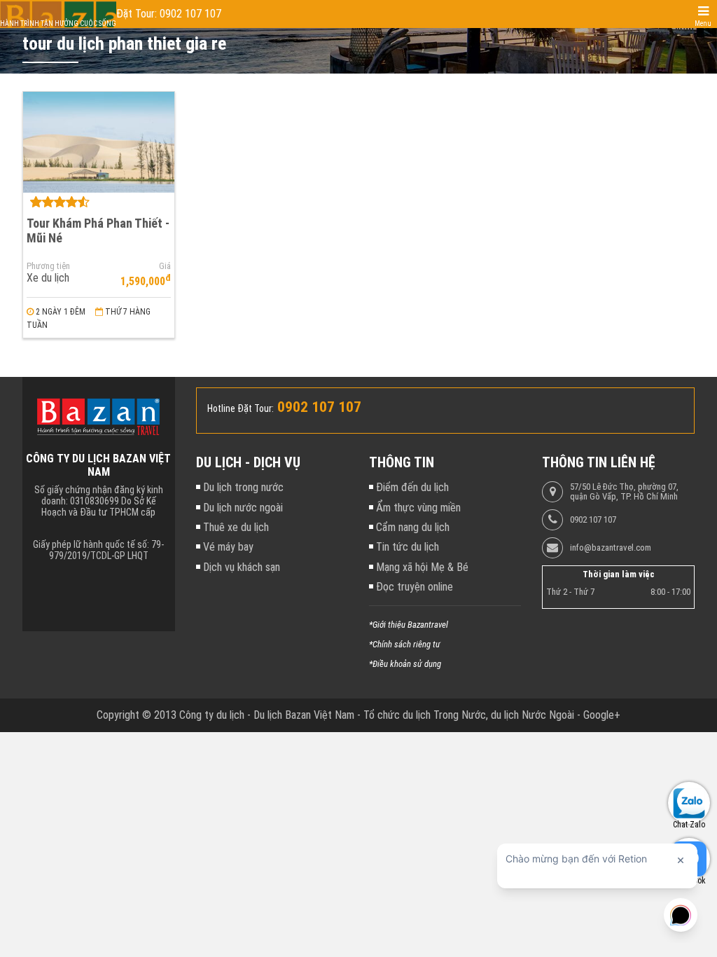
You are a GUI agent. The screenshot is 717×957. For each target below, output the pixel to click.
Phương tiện (48, 266)
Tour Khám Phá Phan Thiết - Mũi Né (98, 230)
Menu (703, 23)
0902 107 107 (593, 520)
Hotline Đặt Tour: (240, 408)
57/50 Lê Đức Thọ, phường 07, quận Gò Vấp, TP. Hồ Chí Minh (624, 492)
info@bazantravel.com (610, 548)
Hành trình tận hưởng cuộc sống (58, 23)
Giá (165, 266)
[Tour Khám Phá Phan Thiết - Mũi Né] (98, 142)
